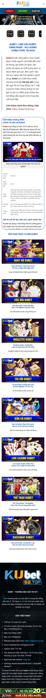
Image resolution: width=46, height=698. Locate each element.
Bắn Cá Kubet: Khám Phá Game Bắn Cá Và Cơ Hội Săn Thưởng (23, 425)
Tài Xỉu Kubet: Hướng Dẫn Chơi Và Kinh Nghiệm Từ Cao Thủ (23, 386)
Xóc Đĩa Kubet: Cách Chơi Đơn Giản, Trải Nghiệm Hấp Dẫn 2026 (23, 306)
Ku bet (22, 601)
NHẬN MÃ (36, 11)
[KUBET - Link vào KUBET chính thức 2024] (23, 4)
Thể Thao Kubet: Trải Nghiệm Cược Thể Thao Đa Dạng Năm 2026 (23, 504)
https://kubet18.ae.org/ (23, 109)
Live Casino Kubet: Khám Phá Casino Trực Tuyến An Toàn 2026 (23, 465)
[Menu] (3, 4)
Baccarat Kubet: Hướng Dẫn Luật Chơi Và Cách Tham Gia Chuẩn (23, 544)
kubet (26, 670)
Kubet (9, 58)
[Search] (43, 4)
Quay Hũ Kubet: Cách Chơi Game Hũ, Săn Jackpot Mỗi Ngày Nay (23, 267)
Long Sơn (27, 660)
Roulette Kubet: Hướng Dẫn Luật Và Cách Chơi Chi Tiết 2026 (23, 346)
